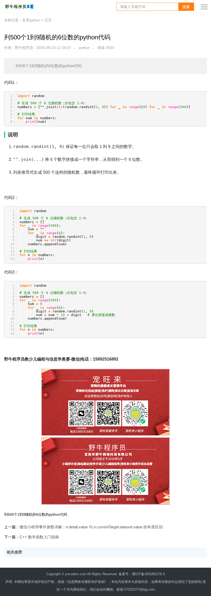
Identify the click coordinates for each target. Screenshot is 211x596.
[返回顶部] (201, 519)
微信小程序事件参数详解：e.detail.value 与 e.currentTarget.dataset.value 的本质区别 (91, 527)
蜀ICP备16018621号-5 (148, 574)
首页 (25, 20)
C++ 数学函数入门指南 (39, 537)
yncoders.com (75, 574)
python (84, 48)
